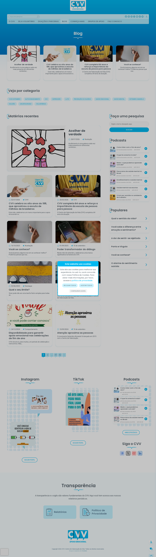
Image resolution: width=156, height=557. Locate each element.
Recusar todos (70, 285)
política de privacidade (82, 280)
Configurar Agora (78, 291)
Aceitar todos (86, 285)
